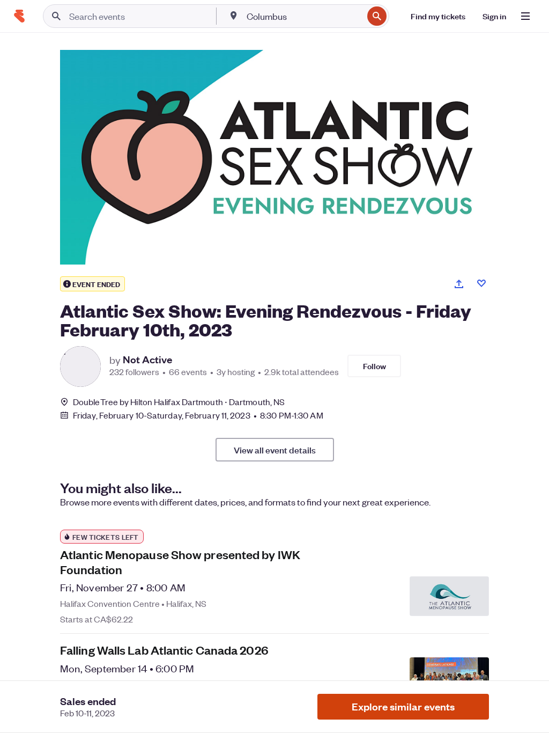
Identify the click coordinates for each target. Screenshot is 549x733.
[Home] (19, 16)
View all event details (275, 450)
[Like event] (481, 283)
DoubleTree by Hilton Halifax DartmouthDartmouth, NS (179, 401)
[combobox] (303, 16)
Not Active (147, 359)
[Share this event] (459, 284)
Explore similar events (403, 706)
